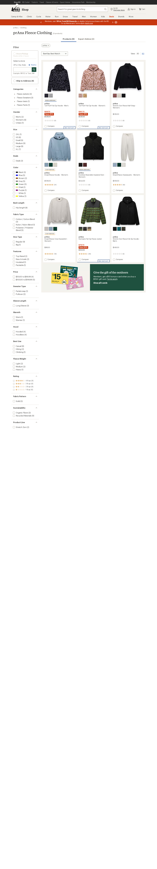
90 (143, 53)
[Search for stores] (34, 69)
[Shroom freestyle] (81, 96)
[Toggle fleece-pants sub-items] (14, 105)
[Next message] (112, 22)
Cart (143, 9)
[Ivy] (81, 229)
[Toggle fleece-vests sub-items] (14, 101)
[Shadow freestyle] (46, 96)
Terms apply (112, 279)
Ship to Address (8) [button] (25, 81)
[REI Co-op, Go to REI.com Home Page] (15, 9)
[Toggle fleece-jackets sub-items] (14, 94)
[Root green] (51, 165)
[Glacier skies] (46, 165)
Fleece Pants (22, 105)
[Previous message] (41, 22)
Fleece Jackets (23, 94)
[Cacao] (85, 165)
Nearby (33, 65)
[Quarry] (51, 96)
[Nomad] (89, 229)
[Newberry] (115, 96)
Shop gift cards (100, 283)
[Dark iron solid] (85, 229)
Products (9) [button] (68, 39)
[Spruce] (124, 229)
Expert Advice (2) (86, 39)
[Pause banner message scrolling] (115, 22)
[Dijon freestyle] (85, 96)
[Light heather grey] (55, 165)
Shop (25, 9)
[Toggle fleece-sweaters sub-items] (14, 97)
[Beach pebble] (119, 96)
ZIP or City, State (19, 65)
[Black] (124, 96)
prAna (15, 28)
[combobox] (82, 9)
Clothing (23, 28)
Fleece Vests (22, 101)
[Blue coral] (119, 229)
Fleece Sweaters (24, 97)
